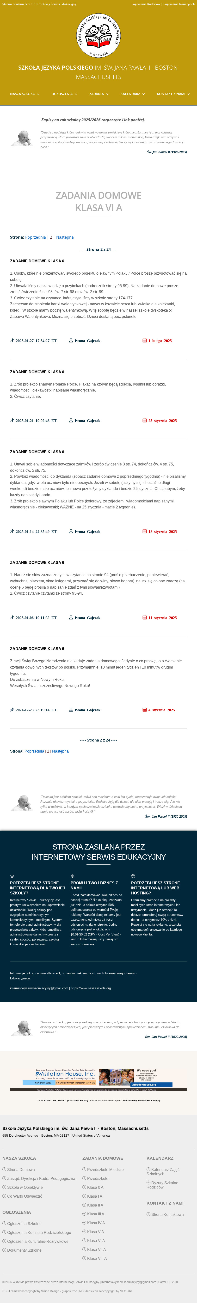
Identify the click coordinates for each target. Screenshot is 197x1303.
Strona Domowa (20, 1170)
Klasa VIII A (96, 1258)
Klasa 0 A (95, 1187)
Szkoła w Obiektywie (24, 1187)
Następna (65, 237)
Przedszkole (97, 1178)
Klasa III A (95, 1214)
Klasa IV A (95, 1223)
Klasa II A (94, 1205)
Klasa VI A (95, 1241)
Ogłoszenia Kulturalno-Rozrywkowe (37, 1241)
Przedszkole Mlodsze (105, 1170)
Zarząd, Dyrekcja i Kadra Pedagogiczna (40, 1178)
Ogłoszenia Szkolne (24, 1224)
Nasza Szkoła (22, 93)
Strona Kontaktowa (167, 1215)
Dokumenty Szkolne (24, 1250)
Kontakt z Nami (171, 93)
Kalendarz (130, 93)
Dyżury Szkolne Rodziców (162, 1185)
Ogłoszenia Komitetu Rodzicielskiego (38, 1233)
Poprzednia (35, 237)
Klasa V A (95, 1232)
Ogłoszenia (62, 93)
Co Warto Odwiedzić (24, 1196)
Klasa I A (94, 1196)
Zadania (96, 93)
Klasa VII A (96, 1250)
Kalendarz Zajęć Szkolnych (163, 1172)
